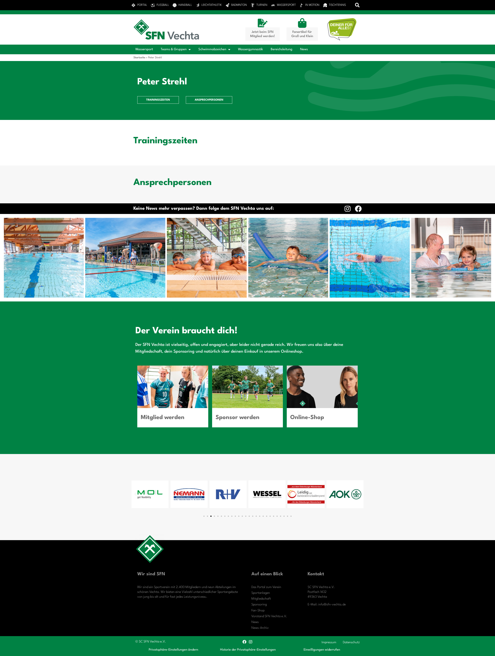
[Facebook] (358, 208)
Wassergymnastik (250, 49)
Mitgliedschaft (261, 598)
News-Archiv (260, 628)
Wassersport (144, 49)
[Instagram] (347, 208)
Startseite (139, 57)
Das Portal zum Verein (266, 587)
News (304, 49)
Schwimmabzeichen (212, 49)
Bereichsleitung (281, 49)
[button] (357, 5)
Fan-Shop (258, 610)
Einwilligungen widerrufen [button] (322, 649)
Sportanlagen (260, 593)
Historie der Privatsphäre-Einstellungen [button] (248, 649)
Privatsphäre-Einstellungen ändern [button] (173, 649)
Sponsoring (259, 604)
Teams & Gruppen (174, 49)
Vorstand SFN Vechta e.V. (269, 616)
